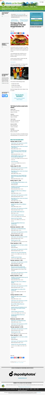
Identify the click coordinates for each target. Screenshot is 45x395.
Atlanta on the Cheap (16, 3)
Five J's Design (39, 392)
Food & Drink (21, 362)
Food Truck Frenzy (14, 161)
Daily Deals (17, 362)
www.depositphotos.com (22, 378)
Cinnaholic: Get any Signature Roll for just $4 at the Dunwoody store (19, 187)
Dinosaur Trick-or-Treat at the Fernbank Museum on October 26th (15, 20)
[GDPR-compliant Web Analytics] (2, 0)
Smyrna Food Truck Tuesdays (16, 218)
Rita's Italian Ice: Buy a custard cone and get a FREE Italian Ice (19, 147)
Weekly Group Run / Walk (15, 240)
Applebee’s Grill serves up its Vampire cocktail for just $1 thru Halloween (24, 20)
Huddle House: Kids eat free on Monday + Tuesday (18, 191)
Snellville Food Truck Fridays (16, 257)
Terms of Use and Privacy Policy (22, 390)
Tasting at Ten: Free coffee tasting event (18, 252)
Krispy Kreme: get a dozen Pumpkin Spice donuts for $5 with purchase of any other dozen (19, 151)
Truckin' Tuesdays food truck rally (17, 214)
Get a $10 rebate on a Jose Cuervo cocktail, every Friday (19, 245)
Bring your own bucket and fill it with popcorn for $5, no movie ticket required (18, 267)
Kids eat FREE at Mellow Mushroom (17, 211)
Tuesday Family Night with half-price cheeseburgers (18, 223)
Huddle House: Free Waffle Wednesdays (18, 228)
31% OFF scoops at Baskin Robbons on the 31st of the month (19, 183)
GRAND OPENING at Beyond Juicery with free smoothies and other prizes (18, 156)
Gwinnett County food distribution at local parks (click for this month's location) (19, 308)
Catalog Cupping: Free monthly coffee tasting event (18, 290)
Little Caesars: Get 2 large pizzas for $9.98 (19, 143)
